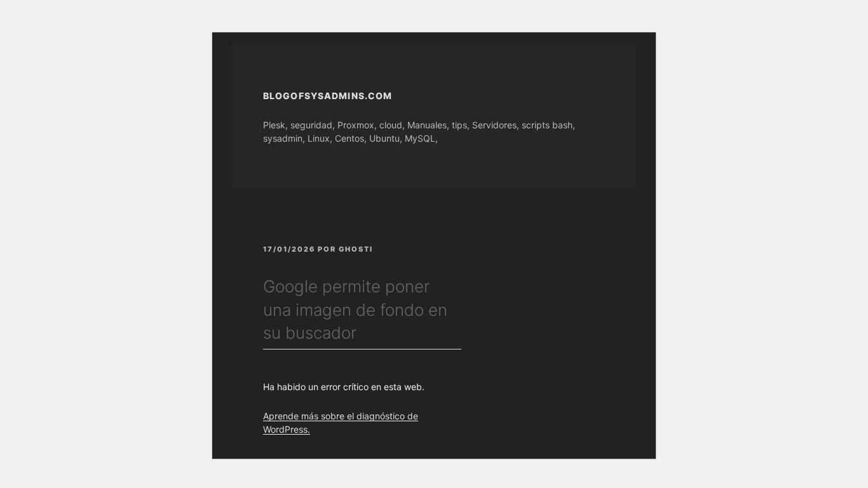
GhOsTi (356, 249)
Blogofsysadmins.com (327, 95)
